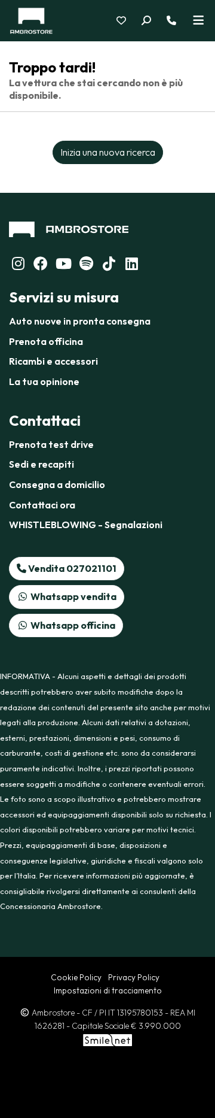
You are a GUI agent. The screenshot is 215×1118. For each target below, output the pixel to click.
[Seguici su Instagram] (18, 265)
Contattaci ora (42, 505)
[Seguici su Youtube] (63, 265)
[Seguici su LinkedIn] (86, 265)
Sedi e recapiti (41, 464)
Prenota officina (46, 341)
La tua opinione (44, 381)
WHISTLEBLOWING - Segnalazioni (85, 525)
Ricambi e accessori (53, 361)
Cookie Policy (76, 977)
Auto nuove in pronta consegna (79, 321)
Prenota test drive (51, 444)
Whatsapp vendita (72, 596)
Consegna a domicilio (57, 484)
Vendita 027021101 (71, 568)
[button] (153, 21)
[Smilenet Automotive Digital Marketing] (108, 1039)
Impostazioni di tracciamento (108, 990)
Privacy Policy (133, 977)
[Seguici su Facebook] (41, 265)
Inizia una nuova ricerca (107, 152)
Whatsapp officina (72, 625)
